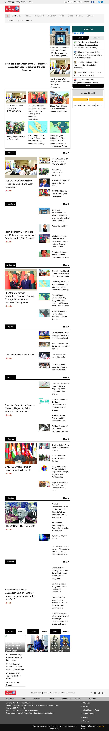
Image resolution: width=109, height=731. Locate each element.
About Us (62, 693)
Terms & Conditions (50, 693)
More (28, 20)
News (55, 631)
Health (10, 631)
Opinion (20, 20)
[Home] (7, 16)
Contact (86, 721)
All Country (51, 16)
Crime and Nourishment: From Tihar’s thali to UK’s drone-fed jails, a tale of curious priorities (88, 55)
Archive (87, 2)
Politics (62, 16)
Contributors (16, 16)
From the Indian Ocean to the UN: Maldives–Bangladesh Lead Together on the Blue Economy (86, 45)
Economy (79, 16)
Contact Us (71, 693)
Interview (10, 20)
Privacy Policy (36, 693)
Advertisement (88, 714)
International (39, 16)
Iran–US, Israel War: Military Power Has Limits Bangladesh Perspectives (86, 65)
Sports (70, 16)
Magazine (78, 2)
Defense (90, 16)
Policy (85, 717)
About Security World (91, 710)
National (28, 16)
